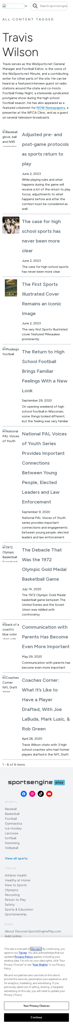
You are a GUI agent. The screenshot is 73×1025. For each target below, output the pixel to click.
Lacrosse (11, 833)
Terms (23, 952)
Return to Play (15, 900)
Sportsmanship (16, 914)
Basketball (12, 814)
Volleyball (11, 848)
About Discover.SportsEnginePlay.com (33, 931)
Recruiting (12, 895)
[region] (36, 981)
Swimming (12, 843)
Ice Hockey (13, 828)
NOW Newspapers (50, 108)
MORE (9, 924)
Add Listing (13, 936)
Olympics (11, 890)
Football (11, 819)
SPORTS (11, 802)
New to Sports (16, 885)
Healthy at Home (17, 880)
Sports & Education (19, 909)
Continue (36, 1017)
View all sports (16, 858)
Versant (36, 948)
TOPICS (10, 868)
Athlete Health (16, 875)
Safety (10, 904)
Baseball (11, 809)
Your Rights (40, 964)
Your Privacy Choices (36, 1005)
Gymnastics (13, 823)
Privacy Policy (24, 956)
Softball (10, 838)
